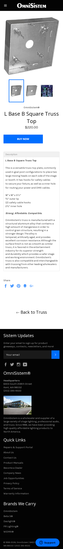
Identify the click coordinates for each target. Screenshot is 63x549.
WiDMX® (8, 531)
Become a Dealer (13, 467)
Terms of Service (13, 488)
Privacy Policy (11, 483)
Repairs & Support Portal (18, 447)
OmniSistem (11, 511)
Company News (12, 473)
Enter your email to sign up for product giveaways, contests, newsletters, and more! (29, 345)
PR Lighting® (11, 526)
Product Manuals (13, 462)
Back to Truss (33, 312)
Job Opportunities (14, 478)
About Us (9, 452)
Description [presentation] (11, 154)
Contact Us (10, 457)
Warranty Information (16, 493)
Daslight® (9, 521)
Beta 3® (8, 516)
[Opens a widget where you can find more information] (47, 542)
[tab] (31, 154)
